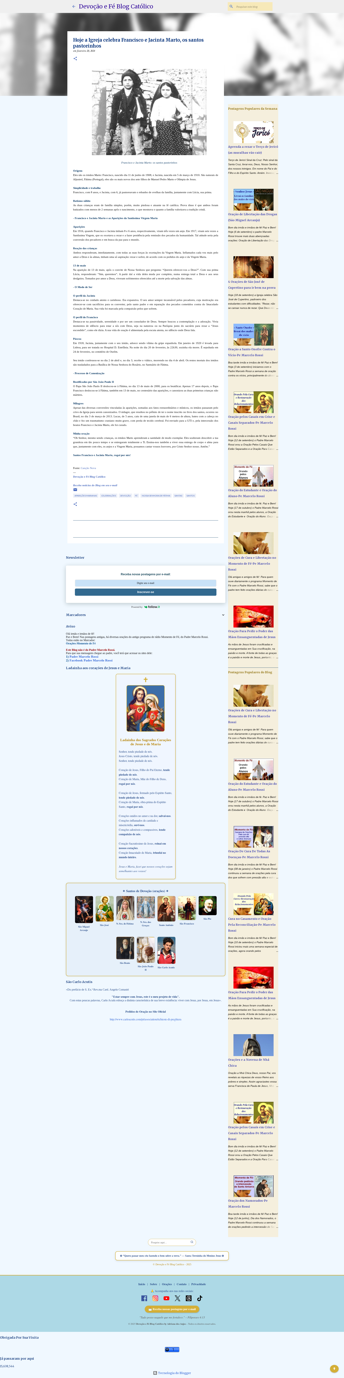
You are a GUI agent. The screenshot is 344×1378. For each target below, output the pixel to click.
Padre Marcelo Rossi (84, 656)
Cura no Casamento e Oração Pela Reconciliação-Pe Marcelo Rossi (252, 924)
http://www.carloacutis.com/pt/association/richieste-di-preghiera (145, 1019)
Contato (182, 1284)
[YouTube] (167, 1298)
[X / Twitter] (178, 1298)
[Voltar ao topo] (334, 1369)
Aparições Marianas (86, 495)
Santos (191, 495)
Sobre (153, 1284)
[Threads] (189, 1298)
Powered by (137, 607)
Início (141, 1284)
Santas (178, 495)
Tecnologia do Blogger (174, 1373)
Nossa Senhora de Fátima (156, 495)
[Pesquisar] (192, 1242)
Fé (136, 495)
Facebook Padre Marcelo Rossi (91, 660)
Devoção (125, 495)
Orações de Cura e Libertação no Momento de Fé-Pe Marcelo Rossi (252, 563)
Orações (167, 1284)
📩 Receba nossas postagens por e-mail (172, 1309)
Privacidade (198, 1284)
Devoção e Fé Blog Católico (116, 6)
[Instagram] (156, 1298)
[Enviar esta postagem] (75, 491)
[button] (75, 59)
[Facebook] (144, 1298)
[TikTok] (200, 1298)
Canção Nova (89, 468)
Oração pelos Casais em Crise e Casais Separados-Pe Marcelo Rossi (251, 422)
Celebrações (108, 495)
